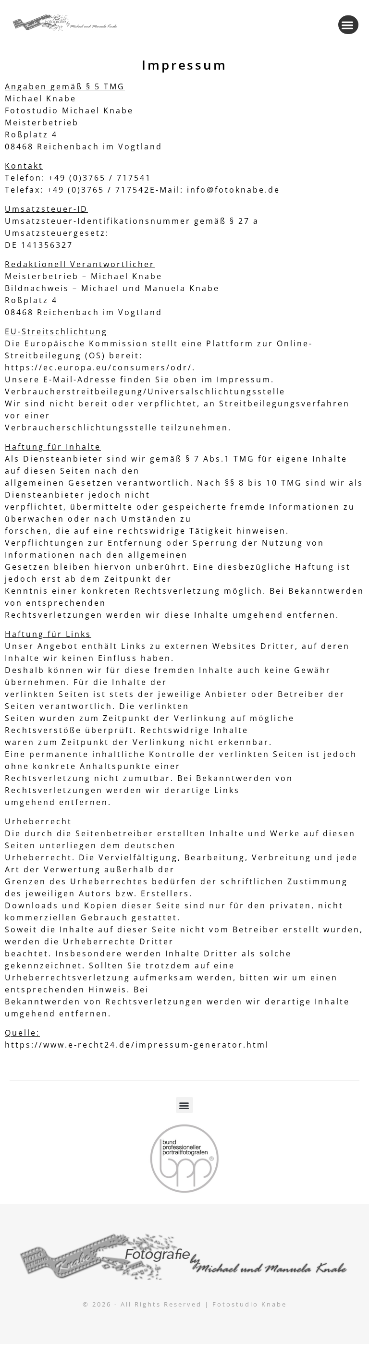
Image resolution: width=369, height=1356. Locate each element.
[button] (348, 24)
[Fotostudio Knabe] (184, 1256)
